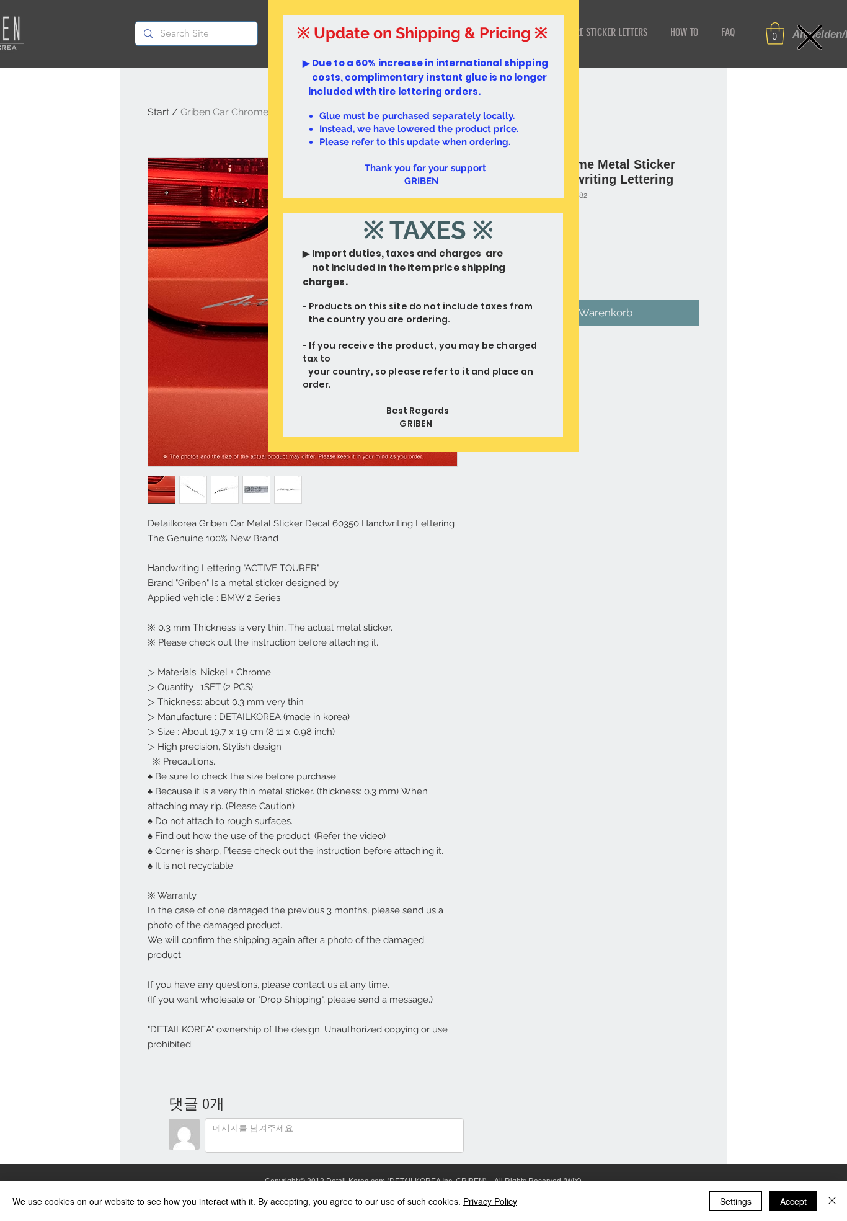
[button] (809, 37)
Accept (793, 1201)
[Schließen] (832, 1201)
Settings (736, 1201)
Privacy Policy (490, 1201)
